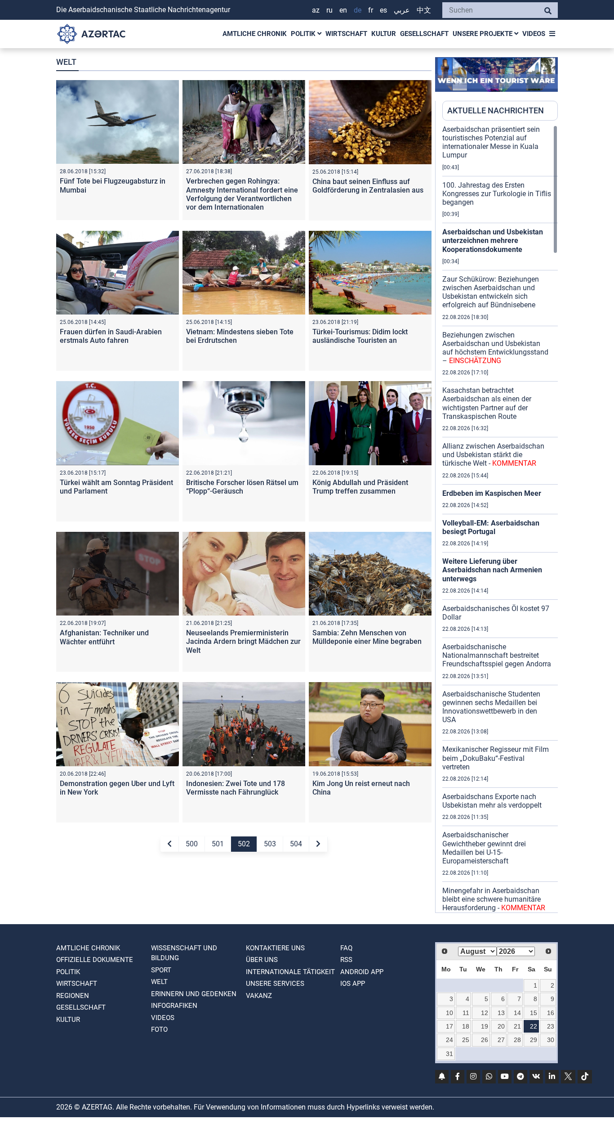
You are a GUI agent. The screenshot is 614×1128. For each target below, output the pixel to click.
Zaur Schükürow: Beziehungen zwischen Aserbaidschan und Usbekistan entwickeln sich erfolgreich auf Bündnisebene (490, 292)
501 (218, 844)
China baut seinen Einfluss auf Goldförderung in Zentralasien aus (367, 185)
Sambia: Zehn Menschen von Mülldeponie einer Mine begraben (367, 637)
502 (244, 844)
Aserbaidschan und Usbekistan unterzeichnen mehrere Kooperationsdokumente (492, 240)
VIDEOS (533, 34)
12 (484, 1012)
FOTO (159, 1029)
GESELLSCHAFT (424, 34)
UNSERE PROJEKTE (483, 34)
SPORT (161, 970)
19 (484, 1026)
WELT (159, 982)
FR (370, 10)
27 (501, 1039)
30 (550, 1039)
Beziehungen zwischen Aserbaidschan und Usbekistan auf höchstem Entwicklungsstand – (495, 348)
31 (449, 1053)
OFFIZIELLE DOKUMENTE (94, 960)
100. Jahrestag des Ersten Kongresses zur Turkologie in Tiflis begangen (496, 194)
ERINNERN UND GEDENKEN (193, 994)
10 (449, 1012)
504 (296, 844)
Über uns (262, 960)
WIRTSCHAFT (346, 34)
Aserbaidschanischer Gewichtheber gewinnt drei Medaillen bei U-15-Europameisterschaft (484, 848)
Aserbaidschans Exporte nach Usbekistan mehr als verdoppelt (492, 800)
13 (501, 1012)
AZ (316, 10)
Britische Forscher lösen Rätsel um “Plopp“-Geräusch (242, 486)
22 (533, 1026)
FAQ (346, 948)
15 (533, 1012)
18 (465, 1026)
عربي (402, 10)
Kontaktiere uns (275, 948)
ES (383, 10)
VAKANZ (259, 996)
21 (517, 1026)
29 (533, 1039)
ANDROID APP (361, 972)
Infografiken (174, 1006)
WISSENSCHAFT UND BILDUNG (184, 953)
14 (517, 1012)
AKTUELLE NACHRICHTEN (495, 110)
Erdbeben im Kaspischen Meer (491, 493)
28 (517, 1039)
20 (501, 1026)
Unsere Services (275, 984)
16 (550, 1012)
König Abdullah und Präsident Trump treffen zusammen (360, 486)
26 (484, 1039)
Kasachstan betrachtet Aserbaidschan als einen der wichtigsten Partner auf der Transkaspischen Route (486, 403)
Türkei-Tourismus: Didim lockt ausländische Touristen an (360, 336)
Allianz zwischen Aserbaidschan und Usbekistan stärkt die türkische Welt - (493, 454)
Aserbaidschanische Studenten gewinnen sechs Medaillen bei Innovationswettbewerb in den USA (491, 707)
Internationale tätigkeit (290, 972)
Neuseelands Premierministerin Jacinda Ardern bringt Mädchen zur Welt (243, 641)
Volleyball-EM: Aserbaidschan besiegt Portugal (490, 527)
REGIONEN (72, 996)
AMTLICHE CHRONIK (254, 34)
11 (466, 1012)
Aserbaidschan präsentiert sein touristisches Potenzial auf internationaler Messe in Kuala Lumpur (491, 142)
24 (449, 1039)
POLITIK (304, 34)
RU (329, 10)
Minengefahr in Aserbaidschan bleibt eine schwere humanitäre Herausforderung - (493, 899)
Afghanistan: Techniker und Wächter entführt (104, 637)
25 (465, 1039)
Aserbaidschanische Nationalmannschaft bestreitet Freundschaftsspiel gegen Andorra (496, 655)
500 (192, 844)
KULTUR (383, 34)
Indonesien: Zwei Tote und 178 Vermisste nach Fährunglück (235, 787)
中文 (424, 10)
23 (550, 1026)
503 (270, 844)
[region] (500, 518)
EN (343, 10)
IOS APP (352, 984)
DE (357, 10)
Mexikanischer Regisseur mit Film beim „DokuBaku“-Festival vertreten (495, 758)
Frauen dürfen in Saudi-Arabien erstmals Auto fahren (111, 336)
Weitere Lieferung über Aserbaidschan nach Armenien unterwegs (492, 570)
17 (449, 1026)
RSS (346, 960)
